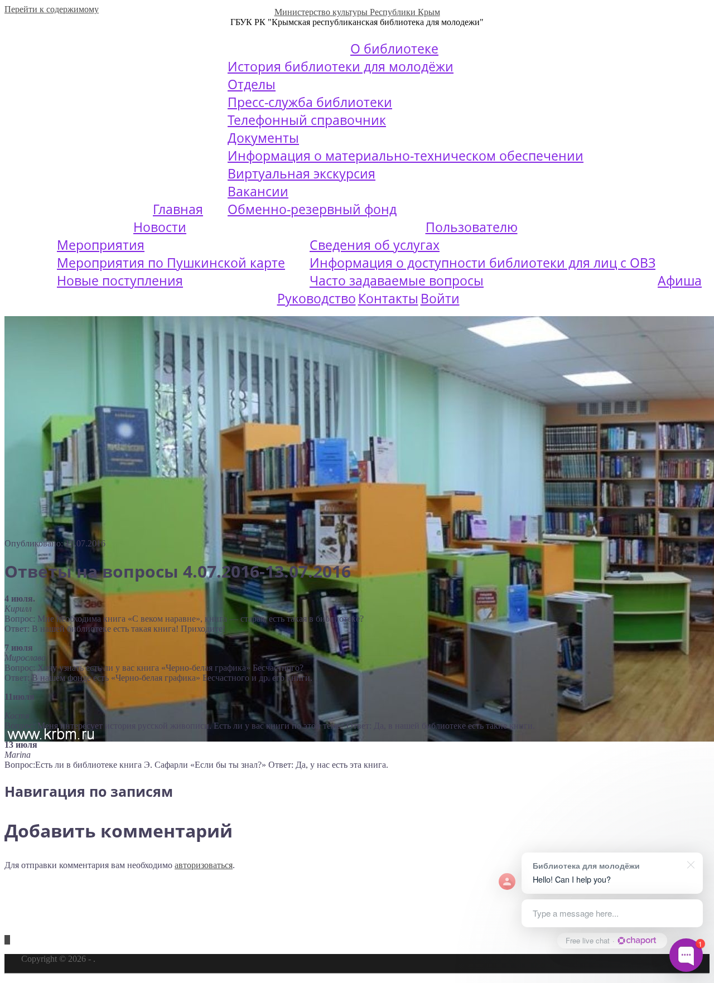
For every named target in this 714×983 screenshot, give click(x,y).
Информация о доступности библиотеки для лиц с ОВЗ (482, 263)
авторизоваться (204, 865)
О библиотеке (394, 48)
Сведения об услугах (375, 245)
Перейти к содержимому (51, 9)
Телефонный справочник (307, 120)
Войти (440, 298)
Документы (263, 138)
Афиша (680, 280)
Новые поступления (120, 280)
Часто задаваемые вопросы (397, 280)
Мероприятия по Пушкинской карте (171, 263)
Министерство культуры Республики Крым (357, 12)
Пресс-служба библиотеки (310, 102)
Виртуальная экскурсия (301, 173)
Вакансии (258, 191)
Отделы (252, 84)
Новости (159, 227)
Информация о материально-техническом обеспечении (405, 155)
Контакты (388, 298)
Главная (178, 209)
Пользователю (472, 227)
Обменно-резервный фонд (312, 209)
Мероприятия (100, 245)
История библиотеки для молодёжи (341, 66)
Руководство (316, 298)
